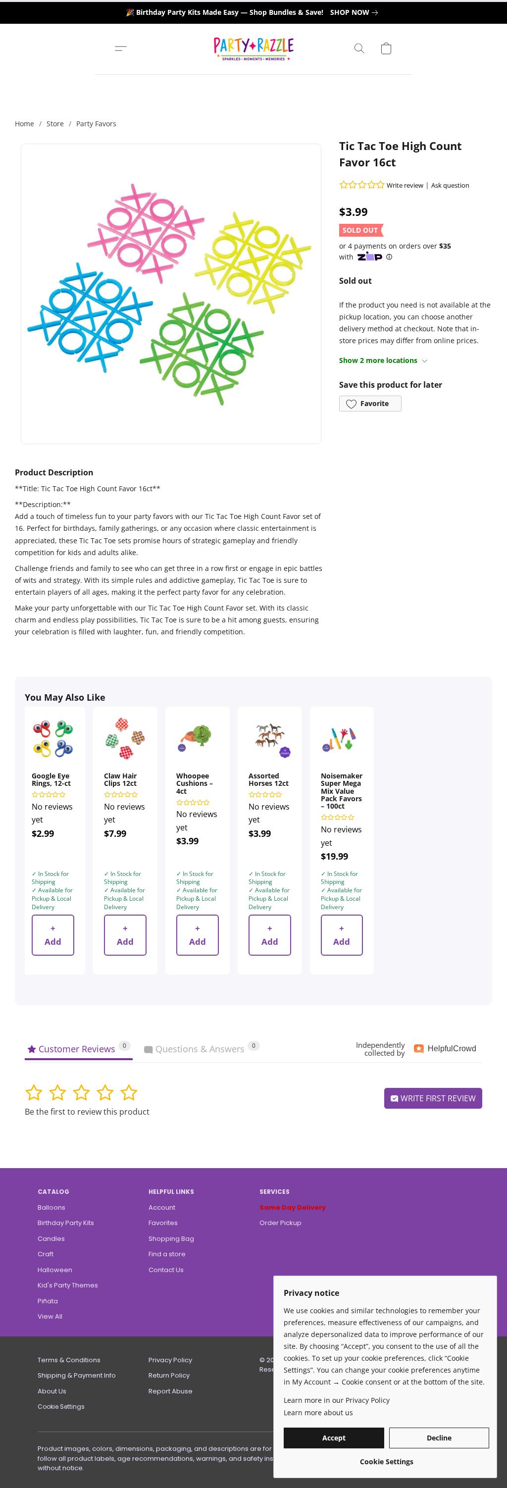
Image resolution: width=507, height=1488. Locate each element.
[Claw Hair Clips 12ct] (125, 739)
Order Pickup (280, 1223)
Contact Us (166, 1270)
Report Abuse (171, 1391)
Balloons (51, 1207)
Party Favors (96, 123)
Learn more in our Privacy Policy (337, 1400)
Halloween (55, 1270)
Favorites (163, 1223)
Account (162, 1207)
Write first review (437, 1098)
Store (55, 123)
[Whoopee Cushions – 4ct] (197, 739)
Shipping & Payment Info (77, 1375)
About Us (52, 1391)
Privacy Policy (170, 1360)
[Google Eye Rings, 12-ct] (53, 739)
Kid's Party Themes (68, 1285)
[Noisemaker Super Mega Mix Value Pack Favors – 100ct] (342, 739)
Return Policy (169, 1375)
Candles (51, 1238)
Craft (45, 1254)
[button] (253, 48)
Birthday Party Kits (66, 1223)
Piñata (48, 1301)
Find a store (167, 1254)
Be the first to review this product (87, 1111)
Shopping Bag (171, 1238)
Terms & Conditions (69, 1360)
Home (24, 123)
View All (50, 1316)
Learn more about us (318, 1412)
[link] (356, 12)
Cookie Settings (61, 1406)
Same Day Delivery (292, 1207)
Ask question (450, 185)
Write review (405, 185)
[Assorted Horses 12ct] (270, 739)
